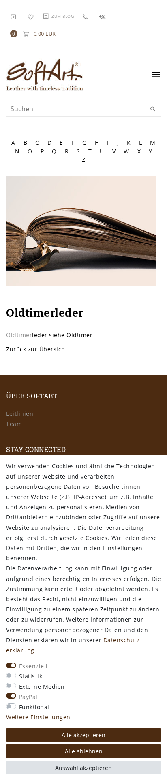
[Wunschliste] (31, 16)
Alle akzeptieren (83, 735)
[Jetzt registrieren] (103, 16)
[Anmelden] (13, 16)
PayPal (28, 697)
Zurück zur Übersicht (36, 349)
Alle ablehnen (84, 751)
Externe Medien (42, 687)
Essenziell (33, 666)
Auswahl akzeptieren (83, 768)
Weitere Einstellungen (38, 717)
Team (14, 424)
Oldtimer (19, 335)
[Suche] (153, 109)
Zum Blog (62, 16)
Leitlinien (19, 413)
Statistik (31, 676)
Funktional (34, 707)
